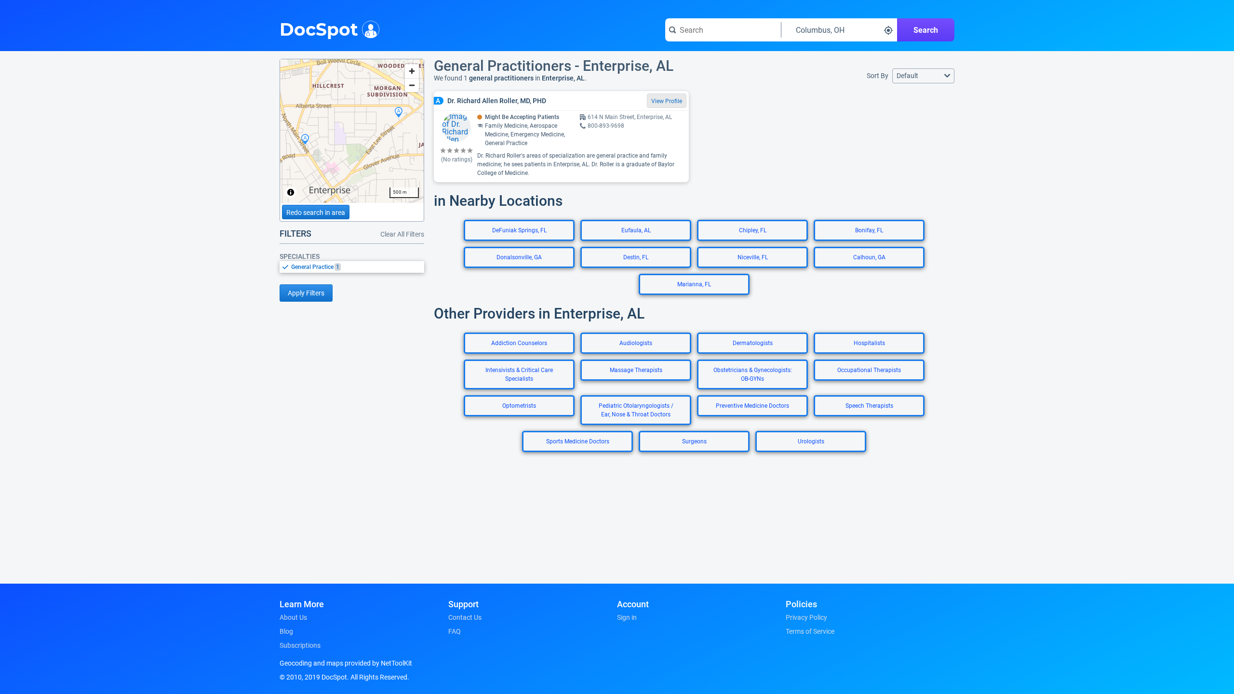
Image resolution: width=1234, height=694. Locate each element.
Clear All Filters (402, 234)
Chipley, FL (752, 230)
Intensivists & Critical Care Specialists (519, 374)
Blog (286, 631)
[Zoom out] (412, 85)
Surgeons (694, 441)
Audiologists (635, 343)
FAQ (454, 631)
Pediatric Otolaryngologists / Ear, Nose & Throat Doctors (636, 410)
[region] (352, 131)
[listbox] (352, 267)
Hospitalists (869, 343)
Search (925, 30)
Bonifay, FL (869, 230)
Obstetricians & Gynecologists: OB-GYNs (752, 374)
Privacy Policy (806, 617)
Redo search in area (315, 212)
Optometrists (519, 405)
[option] (357, 267)
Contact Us (465, 617)
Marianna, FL (694, 284)
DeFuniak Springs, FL (519, 230)
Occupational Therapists (869, 370)
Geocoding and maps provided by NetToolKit (346, 663)
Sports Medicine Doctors (577, 441)
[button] (923, 75)
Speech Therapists (869, 405)
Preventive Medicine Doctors (752, 405)
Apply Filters (306, 293)
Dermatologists (753, 343)
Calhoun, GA (869, 257)
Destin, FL (635, 257)
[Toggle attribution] (290, 192)
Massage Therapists (636, 370)
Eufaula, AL (636, 230)
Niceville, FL (753, 257)
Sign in (627, 617)
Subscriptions (300, 645)
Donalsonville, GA (519, 257)
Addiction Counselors (519, 343)
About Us (293, 617)
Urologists (811, 441)
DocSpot (319, 28)
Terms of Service (810, 631)
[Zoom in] (412, 71)
